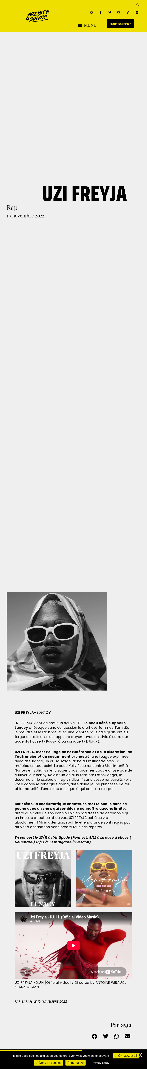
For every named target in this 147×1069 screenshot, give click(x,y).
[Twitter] (110, 12)
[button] (137, 5)
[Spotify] (137, 12)
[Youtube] (118, 12)
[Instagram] (91, 12)
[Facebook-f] (100, 12)
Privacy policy (100, 1062)
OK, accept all (127, 1055)
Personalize (75, 1062)
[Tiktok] (128, 12)
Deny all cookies (49, 1062)
